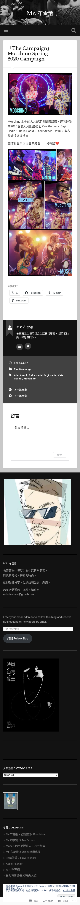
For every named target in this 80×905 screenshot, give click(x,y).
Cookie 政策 (69, 890)
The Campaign (22, 369)
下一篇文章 (20, 395)
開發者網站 (28, 346)
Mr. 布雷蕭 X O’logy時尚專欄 (23, 852)
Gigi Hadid (50, 375)
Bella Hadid (36, 375)
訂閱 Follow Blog (17, 638)
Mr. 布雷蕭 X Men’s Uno (20, 840)
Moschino (30, 378)
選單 (6, 30)
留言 (59, 454)
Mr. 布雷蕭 (40, 13)
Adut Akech (21, 375)
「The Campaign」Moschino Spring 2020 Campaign (30, 54)
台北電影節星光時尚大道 (21, 875)
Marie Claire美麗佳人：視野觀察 (25, 846)
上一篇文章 (20, 389)
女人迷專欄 (13, 869)
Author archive (19, 347)
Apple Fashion (14, 863)
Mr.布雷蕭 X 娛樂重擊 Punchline (25, 834)
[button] (32, 165)
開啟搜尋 (73, 30)
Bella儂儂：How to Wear (21, 858)
